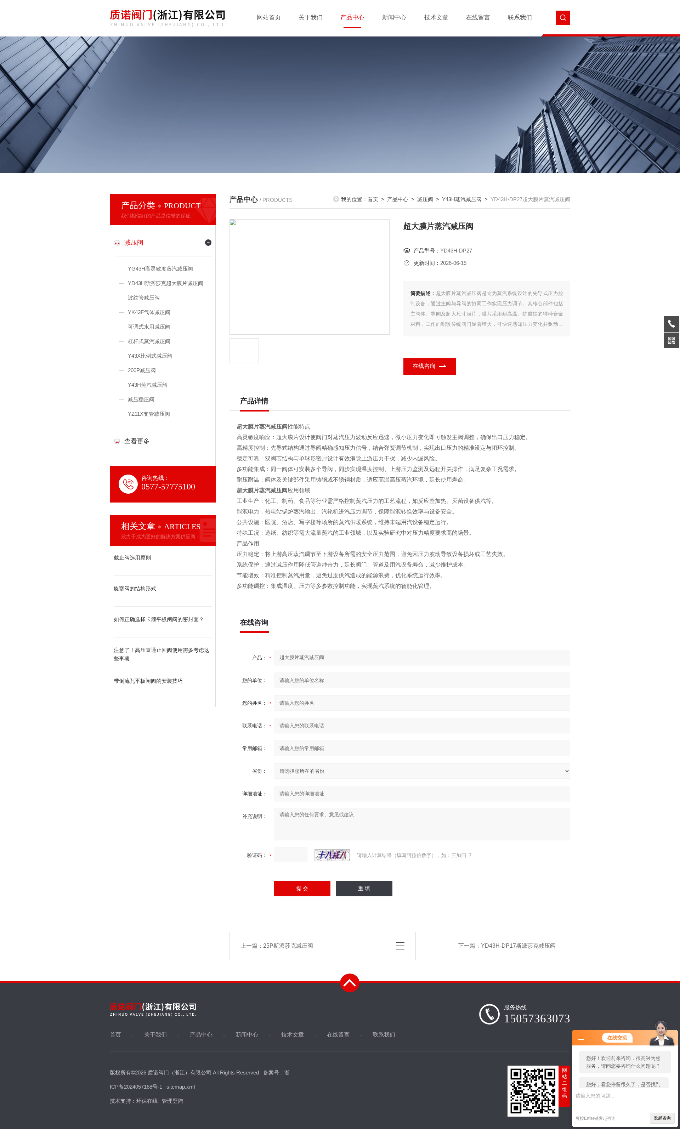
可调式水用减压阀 (149, 327)
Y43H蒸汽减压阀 (148, 385)
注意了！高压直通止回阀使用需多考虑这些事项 (161, 654)
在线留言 (478, 17)
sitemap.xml (180, 1087)
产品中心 (352, 17)
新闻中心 (394, 17)
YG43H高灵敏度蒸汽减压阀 (160, 269)
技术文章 (436, 17)
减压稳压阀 (141, 399)
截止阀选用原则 (132, 558)
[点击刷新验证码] (332, 855)
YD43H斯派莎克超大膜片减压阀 (165, 283)
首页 (373, 199)
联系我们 (520, 17)
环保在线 (147, 1101)
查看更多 (137, 441)
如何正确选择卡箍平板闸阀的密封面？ (159, 619)
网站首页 (269, 17)
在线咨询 (424, 366)
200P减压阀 (142, 370)
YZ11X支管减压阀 (149, 414)
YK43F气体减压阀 (149, 312)
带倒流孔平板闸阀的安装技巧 (148, 681)
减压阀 (133, 242)
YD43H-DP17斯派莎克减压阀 (518, 946)
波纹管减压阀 (144, 298)
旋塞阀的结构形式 (135, 588)
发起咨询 (662, 1118)
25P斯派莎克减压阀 (288, 946)
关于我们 (311, 17)
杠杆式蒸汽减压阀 (149, 341)
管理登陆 (172, 1101)
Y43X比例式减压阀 (150, 356)
